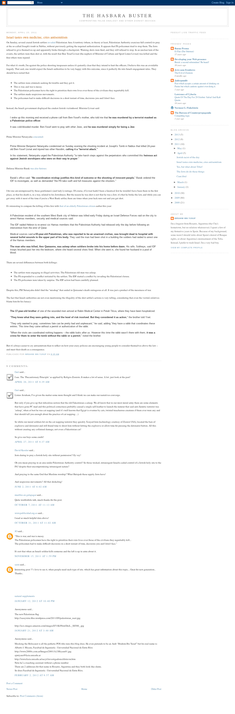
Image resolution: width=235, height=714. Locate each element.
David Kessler (21, 450)
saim (17, 564)
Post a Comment (14, 683)
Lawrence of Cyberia (185, 94)
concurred (38, 136)
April (180, 153)
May (179, 148)
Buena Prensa (182, 48)
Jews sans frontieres (185, 69)
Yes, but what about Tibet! (190, 166)
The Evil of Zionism (184, 72)
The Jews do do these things (190, 171)
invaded (52, 42)
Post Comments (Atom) (31, 696)
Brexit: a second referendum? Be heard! (192, 62)
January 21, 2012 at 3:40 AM (34, 630)
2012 (177, 139)
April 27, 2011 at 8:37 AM (32, 441)
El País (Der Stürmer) (184, 51)
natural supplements (25, 596)
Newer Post (11, 689)
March (180, 182)
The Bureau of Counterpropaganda (193, 112)
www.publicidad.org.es (26, 513)
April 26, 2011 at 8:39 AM (32, 381)
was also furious (38, 168)
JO (16, 531)
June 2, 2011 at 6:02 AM (31, 486)
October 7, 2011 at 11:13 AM (35, 504)
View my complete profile (187, 248)
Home (84, 689)
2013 (177, 134)
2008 (177, 202)
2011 (177, 144)
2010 (177, 193)
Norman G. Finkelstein (186, 107)
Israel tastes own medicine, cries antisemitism (199, 162)
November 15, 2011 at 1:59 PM (35, 556)
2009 (177, 197)
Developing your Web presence (190, 59)
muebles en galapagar (25, 495)
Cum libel (182, 176)
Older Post (156, 689)
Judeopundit (181, 80)
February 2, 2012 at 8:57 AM (34, 675)
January (181, 187)
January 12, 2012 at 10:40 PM (35, 601)
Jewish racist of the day (188, 157)
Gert (17, 372)
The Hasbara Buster (117, 15)
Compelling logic (182, 115)
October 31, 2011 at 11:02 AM (35, 522)
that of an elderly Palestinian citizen (77, 206)
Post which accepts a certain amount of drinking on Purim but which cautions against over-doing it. (197, 85)
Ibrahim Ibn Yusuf (185, 218)
